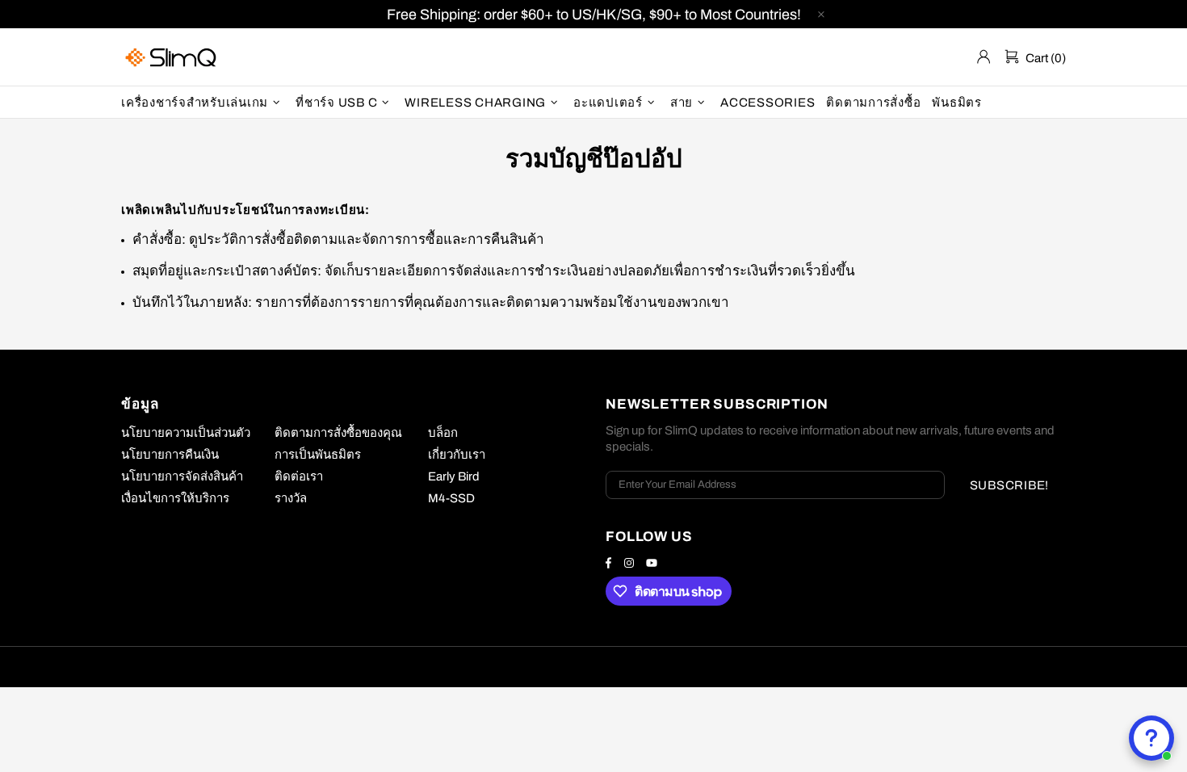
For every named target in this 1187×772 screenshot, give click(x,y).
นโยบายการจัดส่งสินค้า (182, 476)
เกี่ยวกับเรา (456, 454)
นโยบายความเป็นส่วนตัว (185, 432)
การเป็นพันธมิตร (318, 454)
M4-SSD (451, 498)
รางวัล (291, 498)
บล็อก (443, 432)
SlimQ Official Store (172, 57)
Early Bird (454, 476)
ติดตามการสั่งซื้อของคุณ (338, 432)
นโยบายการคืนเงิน (170, 454)
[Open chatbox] (1151, 738)
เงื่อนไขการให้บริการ (175, 498)
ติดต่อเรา (299, 476)
